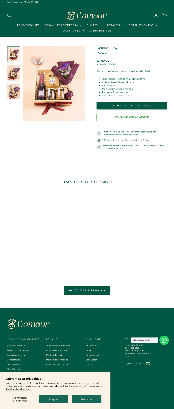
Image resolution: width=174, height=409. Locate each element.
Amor (89, 350)
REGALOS (113, 25)
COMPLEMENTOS (141, 25)
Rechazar (86, 399)
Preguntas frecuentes (18, 350)
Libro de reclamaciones (58, 364)
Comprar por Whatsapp (132, 117)
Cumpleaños (92, 355)
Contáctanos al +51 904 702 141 (22, 2)
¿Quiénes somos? (16, 345)
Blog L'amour (14, 369)
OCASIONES (72, 30)
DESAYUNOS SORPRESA (62, 25)
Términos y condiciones (58, 345)
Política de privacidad (18, 389)
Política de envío (54, 355)
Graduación (92, 359)
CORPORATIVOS (100, 30)
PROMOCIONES (28, 25)
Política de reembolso (57, 359)
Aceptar (53, 399)
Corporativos (13, 364)
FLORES (93, 25)
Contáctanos (13, 359)
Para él (89, 364)
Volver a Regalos (89, 290)
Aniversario (91, 345)
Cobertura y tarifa (16, 355)
